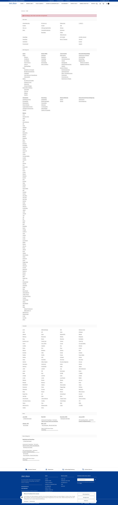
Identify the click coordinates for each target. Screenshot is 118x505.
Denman (24, 163)
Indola (24, 202)
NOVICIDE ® (25, 384)
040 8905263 (17, 0)
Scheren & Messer (64, 67)
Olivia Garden (25, 254)
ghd (23, 190)
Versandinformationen (45, 30)
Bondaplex (25, 145)
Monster (24, 382)
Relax (24, 391)
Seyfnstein (25, 285)
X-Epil (24, 316)
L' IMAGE (80, 373)
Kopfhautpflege (27, 66)
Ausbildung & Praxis (27, 99)
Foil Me (42, 354)
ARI (23, 123)
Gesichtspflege (82, 57)
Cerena (24, 149)
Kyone (24, 228)
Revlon (24, 274)
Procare (24, 267)
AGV (61, 329)
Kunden (80, 41)
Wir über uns (44, 23)
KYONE (61, 373)
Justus (24, 371)
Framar (24, 186)
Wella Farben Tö (27, 310)
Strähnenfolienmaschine (66, 64)
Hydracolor (43, 364)
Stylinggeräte (64, 62)
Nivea (61, 382)
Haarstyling (25, 39)
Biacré (24, 141)
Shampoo (26, 57)
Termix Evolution (82, 398)
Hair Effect (43, 359)
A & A (24, 114)
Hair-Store (25, 199)
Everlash (24, 181)
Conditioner (26, 59)
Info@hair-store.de (105, 0)
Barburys (24, 134)
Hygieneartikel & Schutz (27, 106)
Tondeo (24, 298)
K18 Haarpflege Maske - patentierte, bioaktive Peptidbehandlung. (86, 420)
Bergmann (25, 138)
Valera (24, 301)
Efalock (24, 174)
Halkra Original (44, 361)
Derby (24, 348)
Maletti (24, 242)
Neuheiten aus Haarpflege (28, 439)
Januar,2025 (81, 416)
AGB (61, 25)
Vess (42, 403)
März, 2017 (43, 423)
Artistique (24, 127)
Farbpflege (26, 73)
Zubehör (26, 94)
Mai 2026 (43, 416)
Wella (24, 307)
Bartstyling (43, 57)
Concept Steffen (26, 156)
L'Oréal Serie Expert (27, 418)
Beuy (24, 140)
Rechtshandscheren (66, 69)
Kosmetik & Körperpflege (51, 484)
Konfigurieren (86, 497)
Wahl (24, 305)
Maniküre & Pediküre (84, 62)
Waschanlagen (44, 108)
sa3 (23, 280)
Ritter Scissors (82, 391)
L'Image (24, 229)
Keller (24, 222)
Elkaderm (24, 175)
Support (80, 43)
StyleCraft (81, 396)
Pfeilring (24, 263)
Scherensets (64, 75)
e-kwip (24, 172)
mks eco (24, 245)
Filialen (61, 32)
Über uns (24, 27)
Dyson (24, 170)
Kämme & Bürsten (49, 489)
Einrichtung (48, 488)
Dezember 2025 (63, 416)
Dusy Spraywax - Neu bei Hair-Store (49, 425)
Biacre (42, 338)
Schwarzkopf (25, 281)
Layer (24, 233)
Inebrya (24, 204)
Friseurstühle (44, 103)
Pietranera (25, 265)
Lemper (24, 235)
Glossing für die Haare (65, 418)
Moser (24, 247)
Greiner (24, 193)
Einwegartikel (25, 101)
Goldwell (24, 192)
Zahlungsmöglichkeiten (46, 27)
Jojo (23, 215)
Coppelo (24, 159)
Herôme (24, 201)
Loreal (24, 238)
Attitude (24, 129)
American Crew (26, 116)
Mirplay (61, 380)
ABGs (81, 483)
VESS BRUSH (25, 303)
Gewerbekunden (26, 23)
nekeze (24, 249)
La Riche (43, 375)
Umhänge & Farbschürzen (28, 108)
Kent (23, 224)
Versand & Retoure (65, 480)
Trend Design (25, 299)
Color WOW (43, 343)
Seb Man (24, 283)
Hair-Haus (25, 197)
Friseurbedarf (25, 43)
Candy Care (25, 147)
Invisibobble (25, 208)
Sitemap (61, 27)
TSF (79, 400)
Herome (80, 361)
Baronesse (43, 336)
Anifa (24, 120)
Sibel (42, 396)
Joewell (24, 213)
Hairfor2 (24, 361)
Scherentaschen (65, 76)
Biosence (25, 143)
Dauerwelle (26, 89)
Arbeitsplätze (44, 99)
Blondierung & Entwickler (29, 71)
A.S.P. (24, 329)
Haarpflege (25, 37)
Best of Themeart (63, 39)
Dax (23, 161)
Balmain (80, 334)
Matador (24, 380)
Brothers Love (25, 341)
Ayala (24, 131)
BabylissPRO (62, 334)
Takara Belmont (26, 292)
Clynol (24, 152)
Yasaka (24, 407)
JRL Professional (82, 368)
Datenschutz (62, 23)
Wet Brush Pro (25, 312)
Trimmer (63, 60)
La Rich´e (24, 231)
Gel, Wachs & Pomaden (29, 80)
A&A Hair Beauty (44, 329)
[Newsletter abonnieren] (95, 479)
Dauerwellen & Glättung (27, 87)
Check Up (25, 150)
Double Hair (25, 166)
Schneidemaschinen (66, 59)
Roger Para (25, 278)
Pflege (24, 55)
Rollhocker (43, 104)
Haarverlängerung (82, 101)
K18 (23, 219)
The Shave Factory (27, 296)
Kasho (24, 220)
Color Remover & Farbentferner (30, 75)
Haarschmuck (81, 99)
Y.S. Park (24, 317)
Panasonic (25, 258)
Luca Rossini (25, 240)
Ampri (24, 118)
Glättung (26, 93)
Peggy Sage (25, 262)
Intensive (24, 206)
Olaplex (24, 253)
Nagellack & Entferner (84, 64)
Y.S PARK (81, 405)
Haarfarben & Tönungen (29, 69)
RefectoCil (25, 269)
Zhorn (24, 319)
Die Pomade (25, 425)
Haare (46, 478)
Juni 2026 (25, 416)
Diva (23, 165)
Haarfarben (25, 41)
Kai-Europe (62, 371)
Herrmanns (25, 364)
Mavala (24, 244)
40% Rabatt (62, 37)
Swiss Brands (25, 290)
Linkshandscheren (65, 71)
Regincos (25, 271)
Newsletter (43, 32)
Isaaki (61, 366)
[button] (100, 3)
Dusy (24, 168)
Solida (24, 287)
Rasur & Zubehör (44, 64)
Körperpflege (44, 62)
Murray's (43, 382)
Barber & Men (48, 480)
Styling (24, 78)
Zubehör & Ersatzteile (45, 110)
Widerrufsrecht (63, 34)
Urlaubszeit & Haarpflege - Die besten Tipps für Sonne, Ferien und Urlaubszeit (49, 420)
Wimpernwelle (25, 314)
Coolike (24, 157)
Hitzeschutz (26, 84)
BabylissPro (25, 132)
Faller (24, 183)
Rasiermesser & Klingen (66, 78)
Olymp (24, 256)
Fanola (61, 352)
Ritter (24, 276)
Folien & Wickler (26, 104)
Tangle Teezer (26, 294)
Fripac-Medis (25, 188)
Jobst (24, 211)
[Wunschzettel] (103, 3)
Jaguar (24, 210)
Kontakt (24, 25)
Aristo (24, 125)
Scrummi (80, 393)
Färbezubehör (27, 76)
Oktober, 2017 (26, 423)
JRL (23, 217)
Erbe (24, 179)
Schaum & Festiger (28, 85)
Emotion (24, 177)
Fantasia (80, 352)
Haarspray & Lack (27, 82)
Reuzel (24, 272)
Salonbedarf (48, 486)
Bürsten (61, 101)
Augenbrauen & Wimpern (84, 55)
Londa (24, 237)
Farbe (24, 67)
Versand (80, 39)
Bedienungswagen (45, 101)
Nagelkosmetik (82, 60)
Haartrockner (64, 57)
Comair (24, 154)
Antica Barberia (26, 122)
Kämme (61, 99)
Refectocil (81, 389)
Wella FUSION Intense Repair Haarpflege (47, 429)
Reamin (61, 389)
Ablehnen (86, 500)
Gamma (24, 357)
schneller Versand (82, 37)
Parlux (24, 260)
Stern (24, 289)
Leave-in (26, 64)
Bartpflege (43, 55)
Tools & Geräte (48, 482)
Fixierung (26, 91)
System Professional (28, 308)
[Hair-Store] (13, 3)
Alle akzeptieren (86, 494)
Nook (24, 251)
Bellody (24, 136)
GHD (42, 357)
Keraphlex (25, 226)
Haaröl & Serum (27, 62)
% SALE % (81, 23)
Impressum (62, 30)
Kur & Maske (26, 60)
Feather (24, 184)
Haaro (24, 359)
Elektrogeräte (63, 55)
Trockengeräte (44, 106)
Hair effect (25, 195)
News (24, 30)
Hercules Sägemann (64, 361)
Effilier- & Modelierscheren (67, 73)
